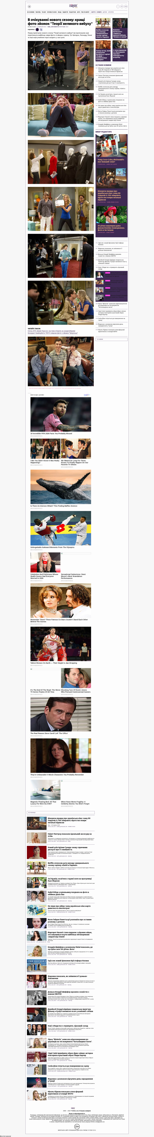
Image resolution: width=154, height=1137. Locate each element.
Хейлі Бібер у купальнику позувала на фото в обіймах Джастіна (68, 893)
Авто (78, 12)
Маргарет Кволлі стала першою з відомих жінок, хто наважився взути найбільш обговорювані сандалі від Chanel (70, 934)
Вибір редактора (104, 132)
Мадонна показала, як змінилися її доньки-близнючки (67, 977)
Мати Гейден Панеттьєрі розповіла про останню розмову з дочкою (70, 921)
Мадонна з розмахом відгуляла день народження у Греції (70, 1080)
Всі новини (30, 12)
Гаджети (65, 12)
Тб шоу (44, 12)
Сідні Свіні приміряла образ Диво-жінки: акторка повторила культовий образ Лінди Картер (70, 1054)
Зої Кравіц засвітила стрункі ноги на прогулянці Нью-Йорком (70, 880)
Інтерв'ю (111, 12)
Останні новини (103, 65)
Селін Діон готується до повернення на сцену (68, 1066)
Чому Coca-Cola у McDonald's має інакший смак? (111, 161)
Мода (59, 12)
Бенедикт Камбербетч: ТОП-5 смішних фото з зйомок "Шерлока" (53, 333)
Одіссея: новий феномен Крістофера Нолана (68, 961)
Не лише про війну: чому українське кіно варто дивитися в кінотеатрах (69, 907)
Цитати (105, 12)
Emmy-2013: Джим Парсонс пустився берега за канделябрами (51, 331)
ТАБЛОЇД (38, 12)
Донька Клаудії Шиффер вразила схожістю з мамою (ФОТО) (68, 993)
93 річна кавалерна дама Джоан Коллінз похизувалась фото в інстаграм (111, 228)
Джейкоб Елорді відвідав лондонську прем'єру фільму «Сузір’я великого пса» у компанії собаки (70, 1010)
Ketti (58, 841)
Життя (93, 12)
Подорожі (72, 12)
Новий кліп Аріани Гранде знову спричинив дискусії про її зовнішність (67, 848)
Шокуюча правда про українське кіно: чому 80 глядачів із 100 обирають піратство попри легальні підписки (69, 820)
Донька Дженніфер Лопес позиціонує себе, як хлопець (114, 282)
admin (58, 826)
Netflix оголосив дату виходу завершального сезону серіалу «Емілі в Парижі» (68, 864)
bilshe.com (75, 1111)
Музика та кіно (52, 12)
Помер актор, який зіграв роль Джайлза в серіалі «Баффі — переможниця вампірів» (103, 55)
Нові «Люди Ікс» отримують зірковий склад (68, 1026)
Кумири (99, 12)
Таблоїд (70, 856)
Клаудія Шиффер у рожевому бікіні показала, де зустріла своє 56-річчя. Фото (70, 948)
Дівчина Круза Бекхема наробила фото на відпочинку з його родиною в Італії (116, 289)
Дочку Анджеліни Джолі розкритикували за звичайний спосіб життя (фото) (116, 274)
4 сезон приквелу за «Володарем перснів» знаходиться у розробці (119, 53)
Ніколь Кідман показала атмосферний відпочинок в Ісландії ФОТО (65, 1093)
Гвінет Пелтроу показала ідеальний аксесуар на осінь (70, 835)
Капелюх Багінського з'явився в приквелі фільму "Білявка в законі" (120, 33)
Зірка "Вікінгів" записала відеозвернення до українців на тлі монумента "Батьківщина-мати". (70, 1040)
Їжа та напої (85, 12)
